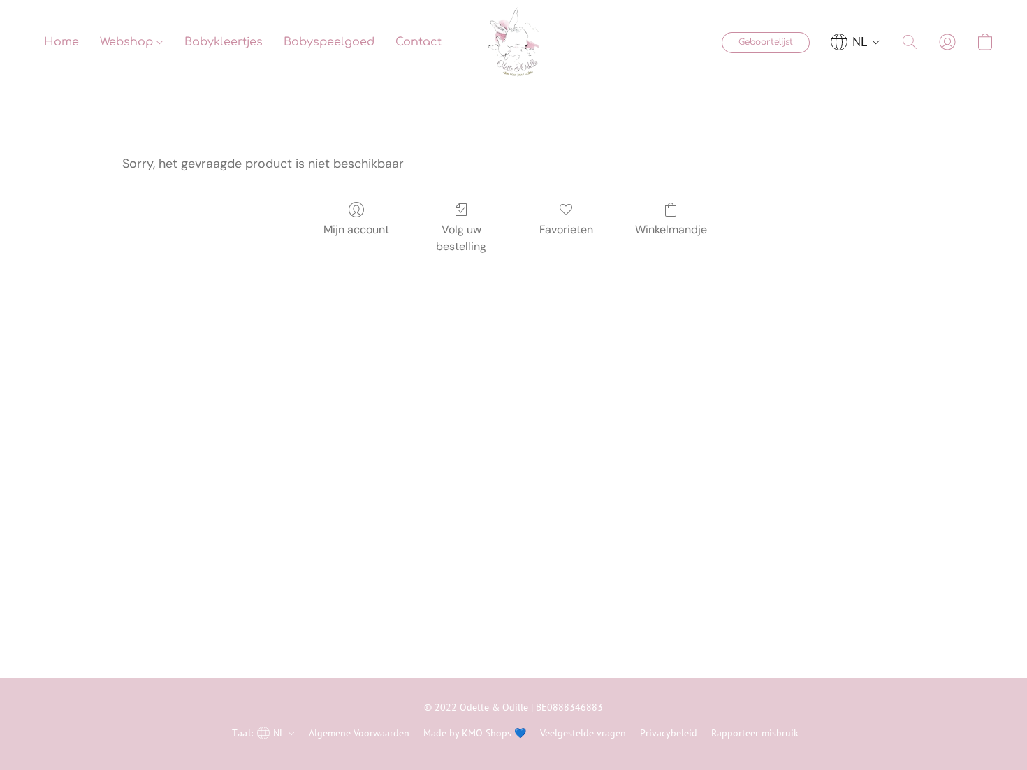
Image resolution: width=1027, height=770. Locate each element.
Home (61, 42)
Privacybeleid (668, 733)
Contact (418, 42)
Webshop (128, 42)
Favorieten (566, 229)
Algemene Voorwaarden (359, 733)
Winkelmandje (671, 229)
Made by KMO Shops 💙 (474, 733)
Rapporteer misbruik (755, 733)
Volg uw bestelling (461, 238)
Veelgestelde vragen (583, 733)
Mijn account (356, 229)
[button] (513, 42)
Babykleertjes (223, 42)
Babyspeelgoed (329, 42)
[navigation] (855, 42)
